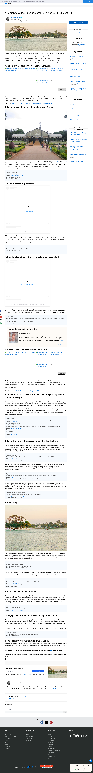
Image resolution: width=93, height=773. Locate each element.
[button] (90, 760)
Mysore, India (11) (74, 112)
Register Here (10, 698)
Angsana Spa (14, 434)
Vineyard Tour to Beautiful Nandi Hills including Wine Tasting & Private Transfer (32, 103)
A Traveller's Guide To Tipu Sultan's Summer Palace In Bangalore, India (77, 147)
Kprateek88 (56, 161)
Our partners (51, 740)
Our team (50, 736)
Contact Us (50, 744)
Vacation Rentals (30, 736)
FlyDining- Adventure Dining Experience (20, 496)
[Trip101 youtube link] (81, 736)
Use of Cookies (51, 756)
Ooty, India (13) (74, 119)
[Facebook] (18, 682)
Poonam (15, 682)
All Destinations (8, 734)
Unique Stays (29, 738)
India (20, 8)
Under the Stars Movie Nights (17, 610)
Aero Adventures (34, 625)
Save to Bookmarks (79, 22)
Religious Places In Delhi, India (77, 161)
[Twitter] (20, 682)
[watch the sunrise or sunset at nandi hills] (43, 358)
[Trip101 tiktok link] (85, 736)
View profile (53, 688)
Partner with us (51, 742)
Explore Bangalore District (46, 765)
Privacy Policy (27, 674)
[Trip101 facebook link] (75, 33)
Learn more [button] (48, 1)
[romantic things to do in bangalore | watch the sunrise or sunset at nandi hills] (20, 364)
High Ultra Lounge (15, 458)
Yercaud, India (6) (74, 116)
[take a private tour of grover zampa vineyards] (43, 74)
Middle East (7, 746)
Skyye (12, 477)
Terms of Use (51, 752)
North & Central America (10, 736)
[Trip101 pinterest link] (80, 33)
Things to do (8, 8)
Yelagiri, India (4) (74, 108)
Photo (42, 161)
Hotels (27, 734)
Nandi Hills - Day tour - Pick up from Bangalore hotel (25, 391)
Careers (50, 746)
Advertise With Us (52, 748)
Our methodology (52, 738)
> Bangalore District (25, 8)
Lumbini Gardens (15, 583)
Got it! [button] (88, 1)
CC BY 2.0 (65, 552)
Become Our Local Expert (54, 750)
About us (50, 734)
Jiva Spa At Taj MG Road (16, 428)
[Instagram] (22, 682)
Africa (6, 744)
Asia (6, 742)
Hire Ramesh (61, 345)
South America (8, 738)
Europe (6, 740)
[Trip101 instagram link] (79, 33)
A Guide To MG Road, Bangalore (78, 70)
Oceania (7, 748)
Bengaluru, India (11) (75, 104)
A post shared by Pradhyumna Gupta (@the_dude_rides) (27, 231)
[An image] (58, 86)
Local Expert (25, 696)
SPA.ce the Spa (14, 421)
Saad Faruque (56, 552)
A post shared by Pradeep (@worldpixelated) (20, 304)
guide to (14, 8)
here (51, 650)
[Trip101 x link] (77, 33)
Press (49, 758)
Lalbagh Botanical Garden (17, 175)
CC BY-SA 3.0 (64, 161)
